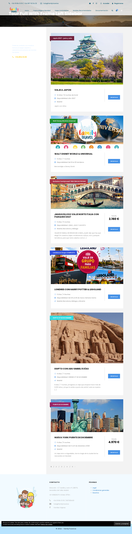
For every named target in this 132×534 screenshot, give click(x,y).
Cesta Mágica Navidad (41, 10)
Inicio (27, 10)
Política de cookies (46, 524)
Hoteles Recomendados (82, 10)
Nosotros (96, 493)
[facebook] (93, 3)
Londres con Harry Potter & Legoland (77, 289)
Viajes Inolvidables (62, 10)
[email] (90, 3)
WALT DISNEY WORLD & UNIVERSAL (73, 153)
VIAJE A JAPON (62, 89)
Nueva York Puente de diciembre (73, 437)
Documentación (102, 10)
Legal (94, 488)
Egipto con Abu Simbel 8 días (71, 368)
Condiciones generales (101, 490)
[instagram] (96, 3)
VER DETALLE (114, 97)
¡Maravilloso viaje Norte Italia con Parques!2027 (76, 215)
